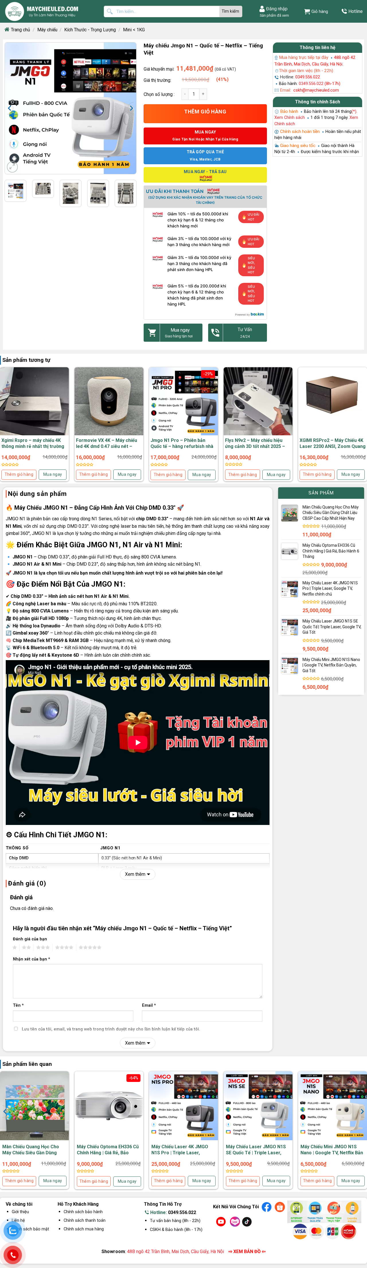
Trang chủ (20, 29)
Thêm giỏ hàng (205, 112)
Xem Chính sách (289, 117)
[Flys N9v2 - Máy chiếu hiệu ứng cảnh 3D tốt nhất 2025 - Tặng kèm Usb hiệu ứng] (258, 401)
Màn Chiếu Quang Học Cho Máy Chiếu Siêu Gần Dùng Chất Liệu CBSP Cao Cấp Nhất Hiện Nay (34, 1155)
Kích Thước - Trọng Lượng (90, 29)
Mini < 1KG (134, 29)
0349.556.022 (182, 1212)
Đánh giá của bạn (30, 939)
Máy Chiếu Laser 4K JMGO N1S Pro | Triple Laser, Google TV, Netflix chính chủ (181, 1152)
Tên (18, 1005)
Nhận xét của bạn (31, 959)
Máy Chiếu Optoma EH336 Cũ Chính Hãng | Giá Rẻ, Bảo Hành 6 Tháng (108, 1152)
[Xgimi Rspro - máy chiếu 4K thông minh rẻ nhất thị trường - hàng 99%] (34, 403)
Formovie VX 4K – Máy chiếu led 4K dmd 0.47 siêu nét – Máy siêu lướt (106, 446)
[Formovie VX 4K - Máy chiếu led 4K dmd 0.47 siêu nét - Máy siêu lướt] (109, 401)
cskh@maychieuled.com (316, 90)
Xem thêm (135, 874)
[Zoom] (12, 167)
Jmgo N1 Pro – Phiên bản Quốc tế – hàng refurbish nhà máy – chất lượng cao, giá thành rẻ (182, 449)
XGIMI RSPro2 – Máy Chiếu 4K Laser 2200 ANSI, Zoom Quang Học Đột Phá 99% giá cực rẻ (333, 446)
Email (149, 1005)
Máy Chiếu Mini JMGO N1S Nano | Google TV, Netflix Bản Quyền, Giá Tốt (331, 1152)
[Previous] (13, 108)
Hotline (355, 11)
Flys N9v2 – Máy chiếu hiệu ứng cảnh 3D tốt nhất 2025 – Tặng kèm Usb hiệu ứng (255, 446)
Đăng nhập (277, 8)
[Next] (128, 108)
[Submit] (230, 11)
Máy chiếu (47, 29)
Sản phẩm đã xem (273, 15)
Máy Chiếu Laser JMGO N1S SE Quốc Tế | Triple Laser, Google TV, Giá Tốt (256, 1152)
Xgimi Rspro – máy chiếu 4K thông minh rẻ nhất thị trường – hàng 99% (32, 446)
